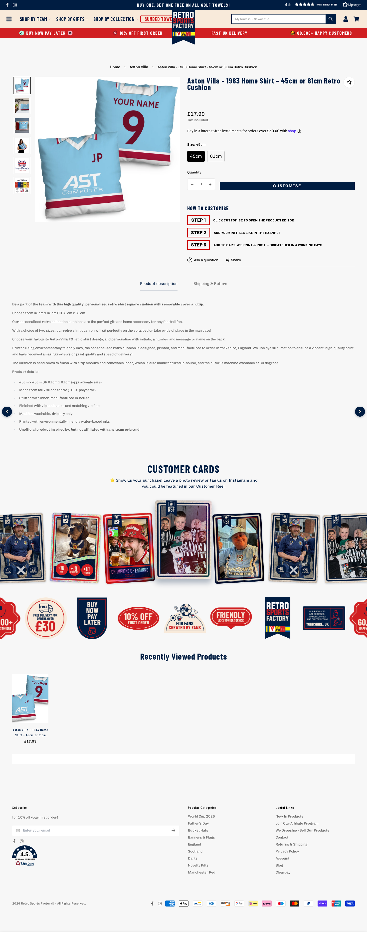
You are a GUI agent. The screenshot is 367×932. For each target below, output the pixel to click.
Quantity (194, 172)
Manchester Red (201, 872)
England (194, 844)
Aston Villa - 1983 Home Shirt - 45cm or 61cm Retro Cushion (30, 733)
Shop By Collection (114, 19)
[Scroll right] (360, 412)
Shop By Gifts (70, 19)
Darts (192, 858)
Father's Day (198, 823)
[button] (95, 855)
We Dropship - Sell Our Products (302, 830)
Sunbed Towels (161, 19)
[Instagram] (14, 5)
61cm (216, 156)
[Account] (346, 19)
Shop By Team (33, 19)
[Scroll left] (7, 412)
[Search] (331, 18)
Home (115, 67)
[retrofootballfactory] (183, 28)
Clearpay (283, 872)
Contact (282, 837)
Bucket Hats (198, 830)
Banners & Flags (201, 837)
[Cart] (356, 19)
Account (282, 858)
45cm (196, 156)
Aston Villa (139, 67)
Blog (279, 865)
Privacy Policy (287, 851)
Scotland (195, 851)
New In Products (289, 816)
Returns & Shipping (291, 844)
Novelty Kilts (198, 865)
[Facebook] (7, 5)
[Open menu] (10, 19)
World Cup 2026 (201, 816)
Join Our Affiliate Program (297, 823)
